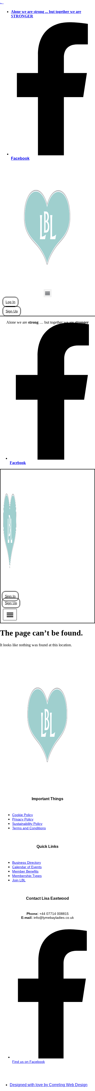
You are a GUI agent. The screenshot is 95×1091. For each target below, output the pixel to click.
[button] (48, 293)
